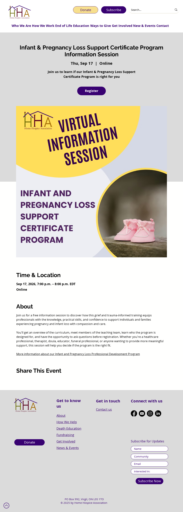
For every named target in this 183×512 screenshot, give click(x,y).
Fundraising (65, 435)
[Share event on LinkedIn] (35, 380)
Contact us (104, 409)
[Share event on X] (26, 380)
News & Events (67, 448)
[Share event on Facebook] (18, 380)
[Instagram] (150, 413)
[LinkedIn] (158, 413)
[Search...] (176, 9)
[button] (21, 25)
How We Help (66, 422)
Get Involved (65, 441)
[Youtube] (142, 413)
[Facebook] (134, 413)
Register (91, 91)
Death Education (68, 428)
